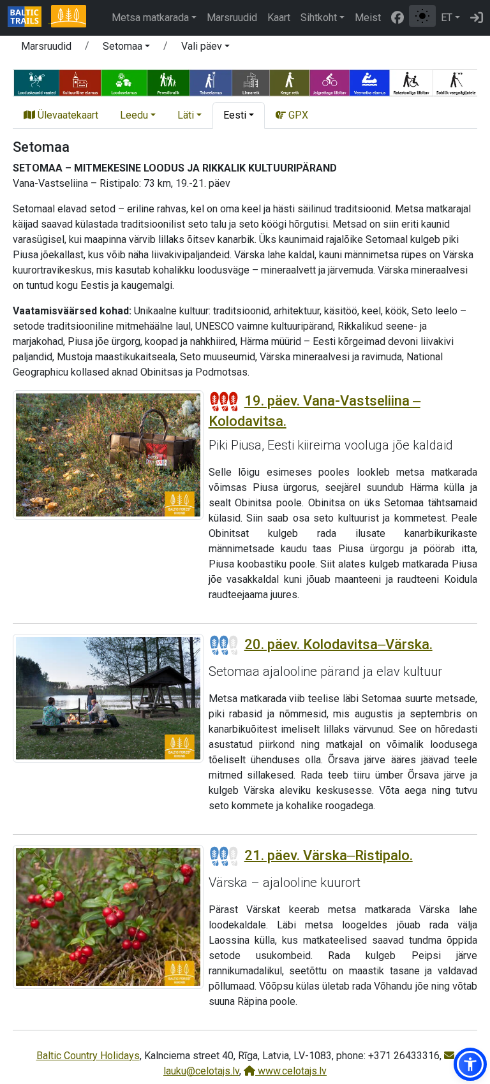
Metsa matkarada (150, 17)
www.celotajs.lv (291, 1071)
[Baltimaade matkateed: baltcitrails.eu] (29, 18)
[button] (126, 48)
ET (446, 17)
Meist (368, 17)
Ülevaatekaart (66, 115)
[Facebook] (397, 18)
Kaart (278, 17)
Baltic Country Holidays (88, 1056)
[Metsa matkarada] (68, 18)
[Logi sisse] (476, 18)
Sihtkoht (319, 17)
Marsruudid (232, 17)
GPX (297, 115)
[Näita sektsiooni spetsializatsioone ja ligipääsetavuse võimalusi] (245, 82)
